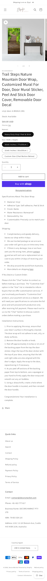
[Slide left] (18, 66)
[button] (5, 10)
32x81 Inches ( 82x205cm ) (16, 150)
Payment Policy (11, 470)
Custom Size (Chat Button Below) (19, 156)
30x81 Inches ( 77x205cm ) (16, 144)
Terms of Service (12, 482)
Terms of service (24, 571)
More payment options (24, 190)
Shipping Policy (11, 459)
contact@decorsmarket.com (23, 497)
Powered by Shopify (25, 567)
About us (9, 441)
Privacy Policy (11, 476)
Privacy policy (11, 571)
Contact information (25, 575)
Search (8, 447)
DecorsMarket (13, 567)
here (31, 269)
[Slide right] (29, 66)
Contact (8, 453)
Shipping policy (37, 571)
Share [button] (7, 408)
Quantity (5, 162)
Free (9, 125)
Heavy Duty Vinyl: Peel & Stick (18, 134)
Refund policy (11, 464)
